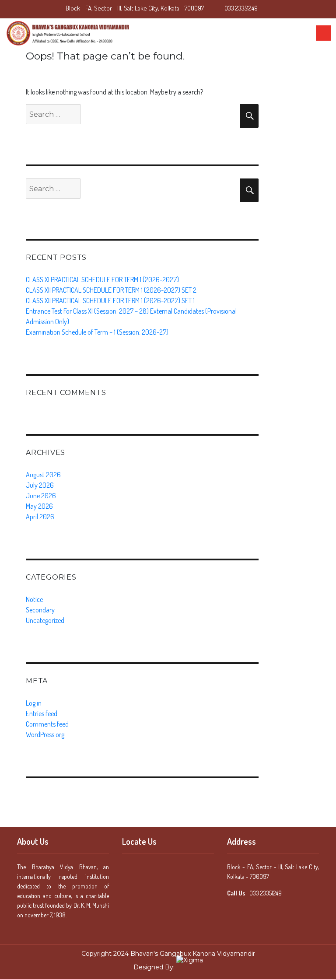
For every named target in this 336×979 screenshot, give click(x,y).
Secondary (40, 609)
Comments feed (47, 724)
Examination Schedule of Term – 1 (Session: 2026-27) (97, 332)
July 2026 (40, 485)
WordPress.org (45, 734)
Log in (34, 703)
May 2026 (39, 506)
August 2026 (43, 474)
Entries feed (41, 713)
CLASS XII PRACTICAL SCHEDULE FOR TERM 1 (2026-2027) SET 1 (110, 300)
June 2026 (41, 495)
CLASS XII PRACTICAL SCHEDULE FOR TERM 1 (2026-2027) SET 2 (111, 290)
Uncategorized (45, 620)
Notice (34, 599)
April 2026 (40, 516)
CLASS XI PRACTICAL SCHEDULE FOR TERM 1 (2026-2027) (102, 279)
